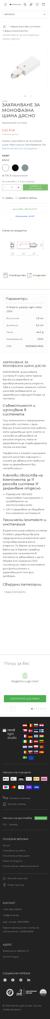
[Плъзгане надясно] (31, 96)
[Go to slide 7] (45, 708)
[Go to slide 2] (34, 708)
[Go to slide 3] (36, 708)
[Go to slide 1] (31, 708)
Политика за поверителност (21, 866)
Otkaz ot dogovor (13, 861)
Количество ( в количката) (18, 181)
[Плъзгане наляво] (19, 96)
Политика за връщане (16, 855)
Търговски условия (14, 850)
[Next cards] (12, 708)
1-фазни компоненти (15, 30)
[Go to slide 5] (40, 708)
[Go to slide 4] (38, 708)
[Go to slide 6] (43, 708)
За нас (6, 845)
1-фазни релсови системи (25, 26)
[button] (5, 4)
